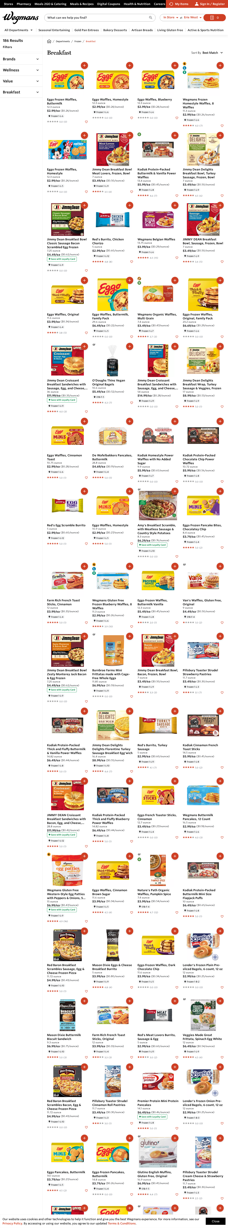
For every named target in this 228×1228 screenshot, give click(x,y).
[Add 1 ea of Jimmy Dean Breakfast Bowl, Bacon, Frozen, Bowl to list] (174, 636)
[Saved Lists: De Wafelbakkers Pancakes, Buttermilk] (131, 477)
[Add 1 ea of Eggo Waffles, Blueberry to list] (174, 65)
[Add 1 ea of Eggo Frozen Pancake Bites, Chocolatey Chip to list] (220, 491)
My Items (181, 4)
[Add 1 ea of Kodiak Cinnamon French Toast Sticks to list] (220, 711)
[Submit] (151, 17)
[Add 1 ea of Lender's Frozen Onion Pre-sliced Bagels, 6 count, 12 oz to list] (220, 1067)
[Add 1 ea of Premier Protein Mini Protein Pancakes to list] (174, 1067)
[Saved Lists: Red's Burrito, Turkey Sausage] (176, 767)
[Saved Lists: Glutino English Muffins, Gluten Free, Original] (176, 1194)
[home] (49, 41)
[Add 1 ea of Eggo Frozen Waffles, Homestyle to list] (84, 135)
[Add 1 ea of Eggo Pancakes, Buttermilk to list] (84, 1138)
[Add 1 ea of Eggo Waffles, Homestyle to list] (129, 65)
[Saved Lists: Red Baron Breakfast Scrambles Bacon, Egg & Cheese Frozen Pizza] (86, 1127)
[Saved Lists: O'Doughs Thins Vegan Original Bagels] (131, 402)
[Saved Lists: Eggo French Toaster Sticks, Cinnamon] (176, 837)
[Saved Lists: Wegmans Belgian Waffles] (176, 257)
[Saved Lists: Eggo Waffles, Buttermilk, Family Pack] (131, 336)
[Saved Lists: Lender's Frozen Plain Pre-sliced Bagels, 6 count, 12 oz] (222, 987)
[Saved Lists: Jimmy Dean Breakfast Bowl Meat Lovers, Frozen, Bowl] (131, 191)
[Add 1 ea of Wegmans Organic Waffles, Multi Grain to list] (174, 280)
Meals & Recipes (82, 4)
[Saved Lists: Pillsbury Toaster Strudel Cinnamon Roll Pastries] (131, 1123)
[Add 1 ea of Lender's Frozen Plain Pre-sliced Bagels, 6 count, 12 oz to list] (220, 931)
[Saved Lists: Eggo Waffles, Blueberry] (176, 117)
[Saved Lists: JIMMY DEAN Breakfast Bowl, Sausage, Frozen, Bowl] (222, 261)
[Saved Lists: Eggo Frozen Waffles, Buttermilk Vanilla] (176, 622)
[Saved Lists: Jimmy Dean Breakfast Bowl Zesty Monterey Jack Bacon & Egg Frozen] (86, 701)
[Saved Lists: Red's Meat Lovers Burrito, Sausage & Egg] (176, 1057)
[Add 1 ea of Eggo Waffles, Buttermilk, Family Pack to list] (129, 280)
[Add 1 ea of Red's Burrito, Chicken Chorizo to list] (129, 205)
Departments (63, 41)
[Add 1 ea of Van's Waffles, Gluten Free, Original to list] (220, 566)
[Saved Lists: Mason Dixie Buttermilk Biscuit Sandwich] (86, 1057)
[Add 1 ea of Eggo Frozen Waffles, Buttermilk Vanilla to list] (174, 566)
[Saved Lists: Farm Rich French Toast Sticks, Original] (131, 1057)
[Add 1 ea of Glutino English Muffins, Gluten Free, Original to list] (174, 1138)
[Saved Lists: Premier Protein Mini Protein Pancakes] (176, 1128)
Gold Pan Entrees (86, 30)
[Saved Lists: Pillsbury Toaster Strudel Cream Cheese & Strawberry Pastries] (222, 1198)
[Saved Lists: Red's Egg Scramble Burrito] (86, 543)
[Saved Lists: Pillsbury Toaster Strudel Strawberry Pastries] (222, 692)
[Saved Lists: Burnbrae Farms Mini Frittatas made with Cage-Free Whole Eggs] (131, 696)
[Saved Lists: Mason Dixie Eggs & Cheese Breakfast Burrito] (131, 987)
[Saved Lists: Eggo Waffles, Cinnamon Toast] (86, 477)
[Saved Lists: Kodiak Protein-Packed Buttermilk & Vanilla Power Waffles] (176, 195)
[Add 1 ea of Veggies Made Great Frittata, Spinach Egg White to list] (220, 1001)
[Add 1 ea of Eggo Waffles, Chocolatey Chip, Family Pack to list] (129, 1208)
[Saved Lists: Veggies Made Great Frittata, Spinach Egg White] (222, 1057)
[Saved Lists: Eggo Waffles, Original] (86, 332)
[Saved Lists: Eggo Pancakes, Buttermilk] (86, 1190)
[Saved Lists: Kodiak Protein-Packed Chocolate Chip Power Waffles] (222, 481)
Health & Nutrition (137, 4)
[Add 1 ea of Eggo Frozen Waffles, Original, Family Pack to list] (220, 280)
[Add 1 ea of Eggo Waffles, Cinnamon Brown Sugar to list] (129, 856)
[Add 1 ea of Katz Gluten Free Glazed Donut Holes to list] (174, 1208)
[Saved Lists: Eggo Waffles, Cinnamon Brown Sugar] (131, 912)
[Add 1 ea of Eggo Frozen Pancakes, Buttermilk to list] (129, 1138)
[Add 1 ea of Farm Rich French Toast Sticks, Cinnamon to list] (84, 566)
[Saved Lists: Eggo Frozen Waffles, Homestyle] (86, 191)
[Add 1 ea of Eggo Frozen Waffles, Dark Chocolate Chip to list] (174, 931)
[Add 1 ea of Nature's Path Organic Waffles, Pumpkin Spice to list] (174, 856)
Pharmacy (24, 4)
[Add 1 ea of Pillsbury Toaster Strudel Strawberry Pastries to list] (220, 636)
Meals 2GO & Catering (50, 4)
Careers (159, 4)
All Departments (16, 30)
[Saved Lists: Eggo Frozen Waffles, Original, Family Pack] (222, 336)
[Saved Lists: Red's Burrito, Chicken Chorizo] (131, 261)
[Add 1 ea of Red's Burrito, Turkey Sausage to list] (174, 711)
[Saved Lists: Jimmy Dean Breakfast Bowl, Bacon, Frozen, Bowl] (176, 692)
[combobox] (100, 18)
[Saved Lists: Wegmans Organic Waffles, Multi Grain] (176, 336)
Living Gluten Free (170, 30)
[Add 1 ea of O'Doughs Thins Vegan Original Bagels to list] (129, 346)
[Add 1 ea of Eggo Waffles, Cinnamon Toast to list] (84, 421)
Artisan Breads (142, 30)
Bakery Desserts (115, 30)
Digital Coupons (108, 4)
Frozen (77, 41)
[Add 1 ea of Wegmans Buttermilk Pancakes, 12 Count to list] (220, 781)
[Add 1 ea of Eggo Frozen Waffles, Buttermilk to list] (84, 65)
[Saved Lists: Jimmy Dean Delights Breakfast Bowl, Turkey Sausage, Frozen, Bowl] (222, 195)
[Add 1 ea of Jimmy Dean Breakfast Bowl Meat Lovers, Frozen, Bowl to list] (129, 135)
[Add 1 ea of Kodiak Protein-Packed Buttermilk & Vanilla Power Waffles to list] (174, 135)
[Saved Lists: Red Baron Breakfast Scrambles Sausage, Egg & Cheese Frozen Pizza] (86, 991)
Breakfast (91, 41)
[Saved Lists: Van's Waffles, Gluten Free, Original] (222, 622)
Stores (8, 4)
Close (215, 1221)
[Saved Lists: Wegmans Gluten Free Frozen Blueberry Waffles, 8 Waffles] (131, 626)
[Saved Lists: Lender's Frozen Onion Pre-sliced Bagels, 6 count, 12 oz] (222, 1123)
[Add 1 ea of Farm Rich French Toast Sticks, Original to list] (129, 1001)
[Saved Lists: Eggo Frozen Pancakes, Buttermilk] (131, 1194)
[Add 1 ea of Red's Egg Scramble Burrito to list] (84, 491)
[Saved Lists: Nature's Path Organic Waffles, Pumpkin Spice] (176, 912)
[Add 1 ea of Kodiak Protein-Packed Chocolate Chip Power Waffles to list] (220, 421)
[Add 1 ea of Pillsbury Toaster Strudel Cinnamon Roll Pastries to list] (129, 1067)
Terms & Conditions (122, 1223)
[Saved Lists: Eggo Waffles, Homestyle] (131, 117)
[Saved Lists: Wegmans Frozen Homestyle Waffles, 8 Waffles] (222, 125)
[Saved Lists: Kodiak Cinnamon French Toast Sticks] (222, 767)
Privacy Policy (12, 1223)
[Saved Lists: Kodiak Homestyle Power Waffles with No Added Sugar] (176, 481)
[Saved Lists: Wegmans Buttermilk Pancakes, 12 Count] (222, 837)
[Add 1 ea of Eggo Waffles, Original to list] (84, 280)
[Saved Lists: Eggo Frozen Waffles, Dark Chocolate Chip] (176, 987)
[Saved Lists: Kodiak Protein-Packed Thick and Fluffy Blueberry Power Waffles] (131, 841)
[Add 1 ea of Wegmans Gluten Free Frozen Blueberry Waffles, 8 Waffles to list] (129, 566)
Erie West (191, 17)
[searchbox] (97, 17)
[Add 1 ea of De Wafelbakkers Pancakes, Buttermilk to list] (129, 421)
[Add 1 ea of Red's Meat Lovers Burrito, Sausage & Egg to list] (174, 1001)
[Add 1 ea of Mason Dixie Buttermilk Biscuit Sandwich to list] (84, 1001)
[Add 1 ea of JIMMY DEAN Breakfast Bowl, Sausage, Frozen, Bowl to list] (220, 205)
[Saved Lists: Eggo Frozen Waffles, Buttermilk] (86, 121)
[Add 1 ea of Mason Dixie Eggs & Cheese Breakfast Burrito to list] (129, 931)
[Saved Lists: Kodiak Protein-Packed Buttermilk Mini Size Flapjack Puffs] (222, 916)
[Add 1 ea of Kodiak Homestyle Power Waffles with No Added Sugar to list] (174, 421)
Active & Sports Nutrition (206, 30)
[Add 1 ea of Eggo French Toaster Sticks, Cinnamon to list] (174, 781)
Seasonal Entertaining (54, 30)
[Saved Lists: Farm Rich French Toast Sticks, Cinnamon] (86, 622)
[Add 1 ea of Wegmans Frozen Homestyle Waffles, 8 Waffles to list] (220, 65)
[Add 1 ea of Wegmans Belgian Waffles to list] (174, 205)
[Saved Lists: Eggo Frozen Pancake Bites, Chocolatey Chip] (222, 547)
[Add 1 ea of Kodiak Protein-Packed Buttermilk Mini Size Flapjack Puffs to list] (220, 856)
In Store (169, 17)
